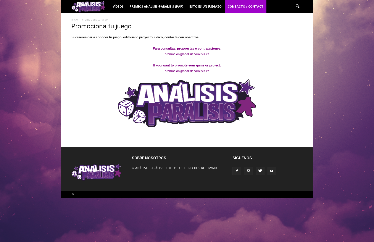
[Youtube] (272, 171)
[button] (297, 6)
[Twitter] (260, 171)
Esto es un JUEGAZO (205, 6)
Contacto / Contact (245, 6)
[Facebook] (236, 171)
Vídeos (118, 6)
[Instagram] (248, 171)
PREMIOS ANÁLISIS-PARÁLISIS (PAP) (156, 6)
